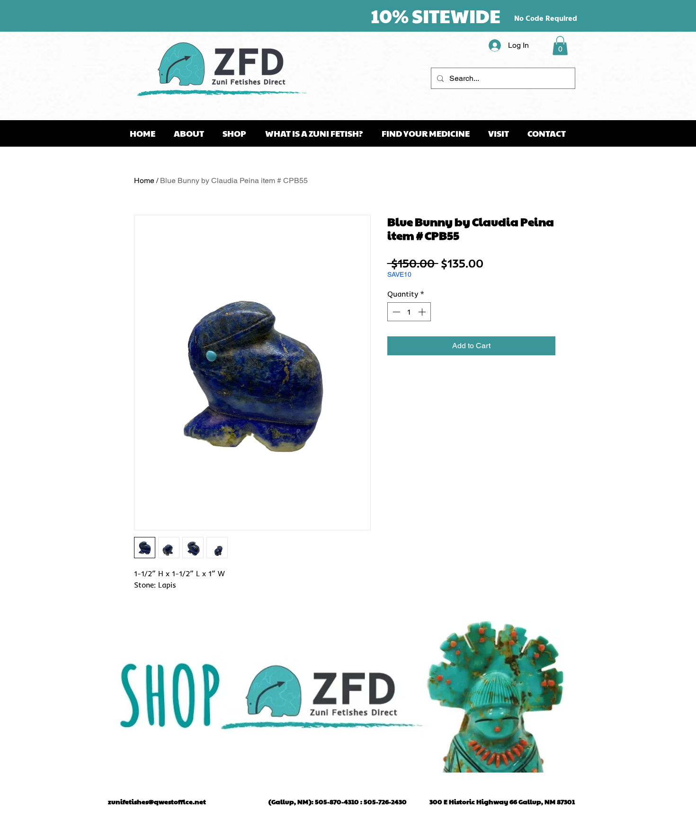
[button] (560, 45)
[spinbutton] (409, 312)
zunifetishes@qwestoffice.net (157, 801)
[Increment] (422, 312)
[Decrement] (395, 312)
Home (144, 180)
